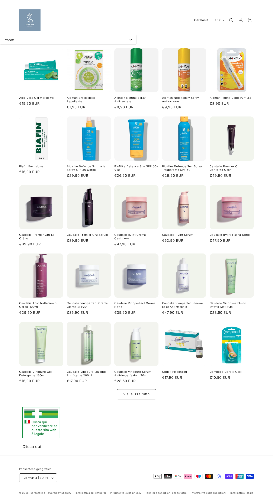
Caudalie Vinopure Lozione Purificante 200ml (86, 373)
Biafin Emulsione (31, 166)
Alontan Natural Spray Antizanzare (130, 99)
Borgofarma (37, 492)
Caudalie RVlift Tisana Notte (230, 234)
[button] (231, 20)
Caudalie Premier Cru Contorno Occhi (225, 168)
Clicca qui (31, 446)
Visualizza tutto (136, 394)
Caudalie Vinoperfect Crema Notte (134, 304)
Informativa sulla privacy (125, 492)
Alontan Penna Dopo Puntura (230, 97)
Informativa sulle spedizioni (208, 492)
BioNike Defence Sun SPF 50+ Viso (136, 168)
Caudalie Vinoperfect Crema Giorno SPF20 (87, 304)
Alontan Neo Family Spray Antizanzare (180, 99)
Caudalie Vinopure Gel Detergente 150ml (35, 373)
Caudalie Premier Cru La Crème (36, 236)
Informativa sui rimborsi (91, 492)
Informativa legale (241, 492)
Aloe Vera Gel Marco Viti (36, 97)
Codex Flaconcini (174, 371)
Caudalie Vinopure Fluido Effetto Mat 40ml (228, 304)
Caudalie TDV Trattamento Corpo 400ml (38, 304)
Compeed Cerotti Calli (226, 371)
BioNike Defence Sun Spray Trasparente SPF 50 (182, 168)
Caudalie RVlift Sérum (177, 234)
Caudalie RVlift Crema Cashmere (130, 236)
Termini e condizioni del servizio (166, 492)
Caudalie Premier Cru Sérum (87, 234)
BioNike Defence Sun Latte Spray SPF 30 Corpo (86, 168)
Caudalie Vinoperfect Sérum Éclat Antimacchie (182, 304)
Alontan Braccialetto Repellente (81, 99)
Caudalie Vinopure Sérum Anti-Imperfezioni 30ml (132, 373)
